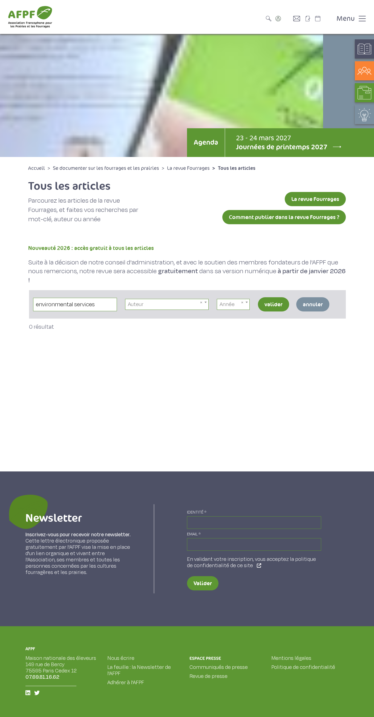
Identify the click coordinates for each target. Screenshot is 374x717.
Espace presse (205, 658)
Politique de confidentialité (303, 667)
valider (273, 304)
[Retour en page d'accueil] (30, 17)
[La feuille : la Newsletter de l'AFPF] (310, 18)
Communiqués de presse (218, 667)
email (194, 534)
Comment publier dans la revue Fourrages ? (284, 217)
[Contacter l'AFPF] (298, 18)
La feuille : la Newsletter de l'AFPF (139, 670)
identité (196, 512)
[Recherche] (270, 18)
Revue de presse (208, 676)
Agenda (206, 142)
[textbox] (167, 304)
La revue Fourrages (315, 199)
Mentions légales (291, 658)
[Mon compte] (283, 18)
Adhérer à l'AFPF (125, 682)
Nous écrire (120, 658)
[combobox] (167, 304)
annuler (313, 304)
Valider (203, 583)
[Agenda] (323, 18)
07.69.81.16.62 (42, 677)
